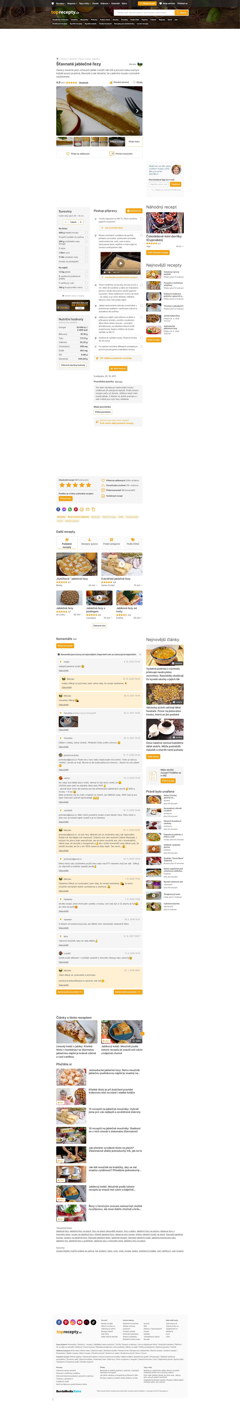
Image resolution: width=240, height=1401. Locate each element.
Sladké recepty (72, 1353)
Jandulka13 (168, 885)
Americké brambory (166, 1344)
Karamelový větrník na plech (173, 809)
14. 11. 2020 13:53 (131, 859)
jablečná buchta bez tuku (164, 1237)
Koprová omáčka (86, 1359)
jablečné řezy (62, 1231)
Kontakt (147, 1339)
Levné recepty (142, 24)
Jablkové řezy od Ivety (126, 610)
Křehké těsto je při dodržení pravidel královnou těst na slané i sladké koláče (112, 1091)
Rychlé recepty (76, 24)
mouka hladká (63, 1251)
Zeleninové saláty (112, 1353)
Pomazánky (72, 1344)
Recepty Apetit (107, 1331)
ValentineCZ (168, 906)
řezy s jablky (130, 1231)
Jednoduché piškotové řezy (170, 327)
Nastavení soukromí (130, 1323)
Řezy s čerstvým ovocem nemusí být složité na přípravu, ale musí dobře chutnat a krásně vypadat (115, 1209)
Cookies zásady (129, 1331)
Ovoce (144, 1353)
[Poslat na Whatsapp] (70, 509)
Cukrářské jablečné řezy (115, 578)
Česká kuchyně (105, 24)
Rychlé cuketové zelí (173, 882)
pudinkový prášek (147, 1251)
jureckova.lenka (71, 755)
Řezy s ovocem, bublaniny (89, 59)
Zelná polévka (118, 1347)
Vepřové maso (96, 1351)
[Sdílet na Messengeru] (64, 509)
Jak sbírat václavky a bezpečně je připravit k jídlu (119, 1375)
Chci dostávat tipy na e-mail (161, 180)
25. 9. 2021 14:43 (132, 738)
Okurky (116, 20)
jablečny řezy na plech (134, 1241)
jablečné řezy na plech (80, 1231)
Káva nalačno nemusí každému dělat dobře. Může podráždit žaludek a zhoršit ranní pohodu (164, 746)
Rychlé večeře (90, 24)
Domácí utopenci (86, 1362)
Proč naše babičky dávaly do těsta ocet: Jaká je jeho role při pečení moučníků (162, 1376)
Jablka (120, 517)
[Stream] (86, 1322)
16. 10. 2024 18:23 (131, 679)
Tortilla (118, 1344)
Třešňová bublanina (146, 1347)
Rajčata (162, 20)
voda (121, 1251)
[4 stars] (82, 484)
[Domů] (57, 59)
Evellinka (167, 850)
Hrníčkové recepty (59, 24)
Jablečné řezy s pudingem (95, 610)
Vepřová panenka (162, 1347)
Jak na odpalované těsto (147, 1344)
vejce (109, 1251)
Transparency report (152, 1337)
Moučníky (84, 20)
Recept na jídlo (107, 1323)
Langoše (133, 1359)
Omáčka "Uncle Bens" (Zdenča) (174, 859)
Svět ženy (105, 1334)
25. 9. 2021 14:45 (132, 713)
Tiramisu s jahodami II (173, 306)
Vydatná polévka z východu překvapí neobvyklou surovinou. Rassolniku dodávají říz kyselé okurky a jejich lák (164, 674)
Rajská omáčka (127, 1357)
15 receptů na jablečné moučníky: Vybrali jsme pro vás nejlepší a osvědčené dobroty (115, 1110)
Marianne (169, 1331)
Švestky (124, 20)
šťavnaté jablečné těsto (99, 1237)
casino (67, 778)
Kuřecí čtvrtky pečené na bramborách (170, 797)
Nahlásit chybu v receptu (74, 296)
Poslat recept (88, 509)
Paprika (145, 20)
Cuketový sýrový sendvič (171, 273)
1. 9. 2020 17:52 (132, 879)
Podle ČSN (134, 20)
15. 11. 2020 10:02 (131, 830)
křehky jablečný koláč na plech (150, 1234)
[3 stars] (75, 484)
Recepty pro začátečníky (124, 24)
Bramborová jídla (110, 1351)
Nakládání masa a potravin (104, 1344)
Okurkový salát (72, 1359)
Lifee (168, 1337)
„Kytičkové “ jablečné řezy (72, 578)
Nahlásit (147, 1334)
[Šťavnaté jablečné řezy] (68, 721)
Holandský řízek (100, 1359)
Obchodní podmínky (130, 1334)
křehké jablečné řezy (104, 1234)
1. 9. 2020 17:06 (132, 899)
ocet (115, 1251)
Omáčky (74, 20)
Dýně (170, 20)
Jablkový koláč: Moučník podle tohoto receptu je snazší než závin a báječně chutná (121, 1050)
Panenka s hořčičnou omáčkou (173, 284)
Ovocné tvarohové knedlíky (109, 1357)
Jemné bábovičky (172, 316)
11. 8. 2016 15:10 (132, 953)
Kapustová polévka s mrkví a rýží (173, 835)
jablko (135, 1251)
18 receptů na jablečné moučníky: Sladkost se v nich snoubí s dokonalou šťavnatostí (114, 1130)
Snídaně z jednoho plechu (172, 846)
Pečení (60, 521)
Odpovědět (63, 670)
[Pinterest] (66, 1322)
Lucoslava (91, 618)
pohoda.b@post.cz (73, 859)
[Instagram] (73, 1322)
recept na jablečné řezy (82, 1234)
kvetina (119, 618)
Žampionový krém (172, 894)
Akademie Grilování (60, 20)
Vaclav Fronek (108, 585)
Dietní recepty (85, 1353)
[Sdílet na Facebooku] (58, 509)
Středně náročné (71, 521)
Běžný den (96, 517)
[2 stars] (68, 484)
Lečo (155, 1359)
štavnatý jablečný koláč (139, 1237)
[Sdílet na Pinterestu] (76, 509)
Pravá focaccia (89, 1347)
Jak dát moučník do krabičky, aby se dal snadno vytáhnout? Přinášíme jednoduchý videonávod (114, 1170)
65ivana (167, 800)
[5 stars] (88, 484)
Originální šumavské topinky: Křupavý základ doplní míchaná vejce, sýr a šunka (163, 1381)
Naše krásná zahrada (109, 1337)
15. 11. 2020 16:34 (131, 755)
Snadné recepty (170, 1351)
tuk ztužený (100, 1251)
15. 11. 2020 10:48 (131, 810)
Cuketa (153, 20)
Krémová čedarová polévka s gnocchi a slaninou (173, 296)
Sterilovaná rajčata (90, 1357)
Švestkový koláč (72, 1362)
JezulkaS (68, 810)
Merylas (132, 64)
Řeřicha (178, 1344)
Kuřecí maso (105, 20)
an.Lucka (60, 614)
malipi (66, 662)
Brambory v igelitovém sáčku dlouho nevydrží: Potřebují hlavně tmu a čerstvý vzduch (162, 1371)
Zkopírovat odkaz (94, 509)
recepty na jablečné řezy (75, 1237)
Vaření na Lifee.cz (108, 1326)
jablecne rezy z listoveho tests (108, 1241)
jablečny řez (62, 1241)
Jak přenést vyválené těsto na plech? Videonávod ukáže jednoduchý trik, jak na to (115, 1149)
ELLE (168, 1334)
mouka (128, 1251)
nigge (148, 246)
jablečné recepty (119, 1237)
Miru (66, 936)
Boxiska (167, 863)
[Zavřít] (140, 654)
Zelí (176, 20)
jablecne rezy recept (125, 1234)
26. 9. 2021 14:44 (132, 695)
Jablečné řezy (64, 608)
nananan (68, 919)
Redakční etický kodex (131, 1339)
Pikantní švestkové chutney (172, 822)
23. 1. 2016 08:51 (132, 970)
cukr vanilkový (164, 1251)
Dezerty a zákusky (129, 1344)
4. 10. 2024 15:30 (132, 661)
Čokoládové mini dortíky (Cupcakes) (164, 238)
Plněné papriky (76, 1357)
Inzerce (147, 1323)
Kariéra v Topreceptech (153, 1329)
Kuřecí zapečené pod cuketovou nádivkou (173, 869)
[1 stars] (62, 484)
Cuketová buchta (172, 903)
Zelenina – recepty (85, 1344)
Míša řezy (111, 1359)
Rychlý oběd (178, 1359)
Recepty (64, 59)
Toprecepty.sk (171, 1323)
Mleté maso (85, 1351)
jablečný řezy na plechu (148, 1231)
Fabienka (68, 899)
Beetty (59, 585)
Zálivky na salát (131, 1347)
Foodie (146, 1331)
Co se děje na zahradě (65, 1347)
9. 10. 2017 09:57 (132, 936)
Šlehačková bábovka (104, 1347)
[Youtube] (79, 1322)
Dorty (138, 1353)
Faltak (166, 897)
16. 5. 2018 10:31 (132, 919)
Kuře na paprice (122, 1359)
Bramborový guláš (141, 1357)
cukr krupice (178, 1251)
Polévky (94, 20)
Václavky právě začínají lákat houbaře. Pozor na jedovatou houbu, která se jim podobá (163, 711)
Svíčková (78, 1347)
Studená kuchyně (127, 1353)
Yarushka (80, 713)
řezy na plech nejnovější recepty (107, 1231)
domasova (168, 813)
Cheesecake (154, 1357)
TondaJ (166, 840)
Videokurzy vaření (108, 1329)
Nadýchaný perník (165, 1359)
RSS (145, 1326)
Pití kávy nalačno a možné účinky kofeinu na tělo (119, 1378)
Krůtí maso (75, 1351)
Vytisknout (82, 509)
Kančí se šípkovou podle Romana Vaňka (71, 1384)
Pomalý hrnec (123, 1351)
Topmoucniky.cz (172, 1326)
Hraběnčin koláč (62, 1381)
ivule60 (67, 953)
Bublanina (61, 1362)
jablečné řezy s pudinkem (81, 1241)
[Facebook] (59, 1322)
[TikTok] (93, 1322)
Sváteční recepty (109, 517)
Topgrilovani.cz (172, 1329)
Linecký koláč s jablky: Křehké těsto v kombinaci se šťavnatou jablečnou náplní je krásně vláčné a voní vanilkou (76, 1051)
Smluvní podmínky (130, 1337)
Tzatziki (173, 1347)
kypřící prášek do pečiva (82, 1251)
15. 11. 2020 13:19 (132, 778)
